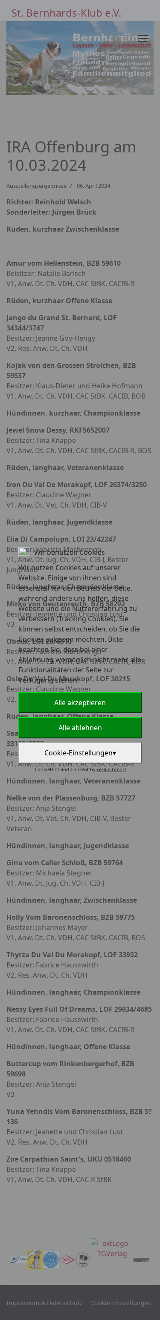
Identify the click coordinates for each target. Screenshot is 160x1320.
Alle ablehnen (80, 727)
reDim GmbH (111, 769)
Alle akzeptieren (80, 702)
